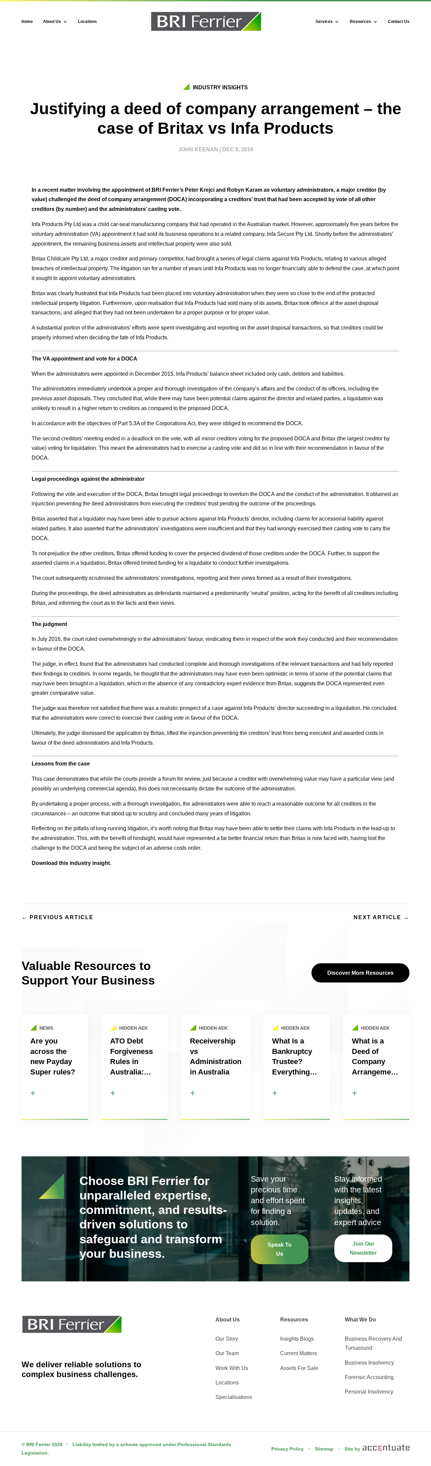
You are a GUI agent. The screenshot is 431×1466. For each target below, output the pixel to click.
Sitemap (324, 1449)
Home (27, 21)
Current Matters (298, 1353)
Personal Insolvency (369, 1392)
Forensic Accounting (369, 1377)
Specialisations (234, 1397)
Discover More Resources (360, 973)
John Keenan (198, 149)
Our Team (227, 1353)
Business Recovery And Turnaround (373, 1343)
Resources (360, 21)
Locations (87, 21)
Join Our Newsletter (363, 1248)
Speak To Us (280, 1249)
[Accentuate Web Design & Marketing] (385, 1449)
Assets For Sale (299, 1368)
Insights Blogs (297, 1339)
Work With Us (232, 1368)
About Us (52, 21)
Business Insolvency (369, 1363)
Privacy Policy (287, 1449)
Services (324, 21)
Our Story (227, 1339)
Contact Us (398, 21)
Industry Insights (220, 87)
